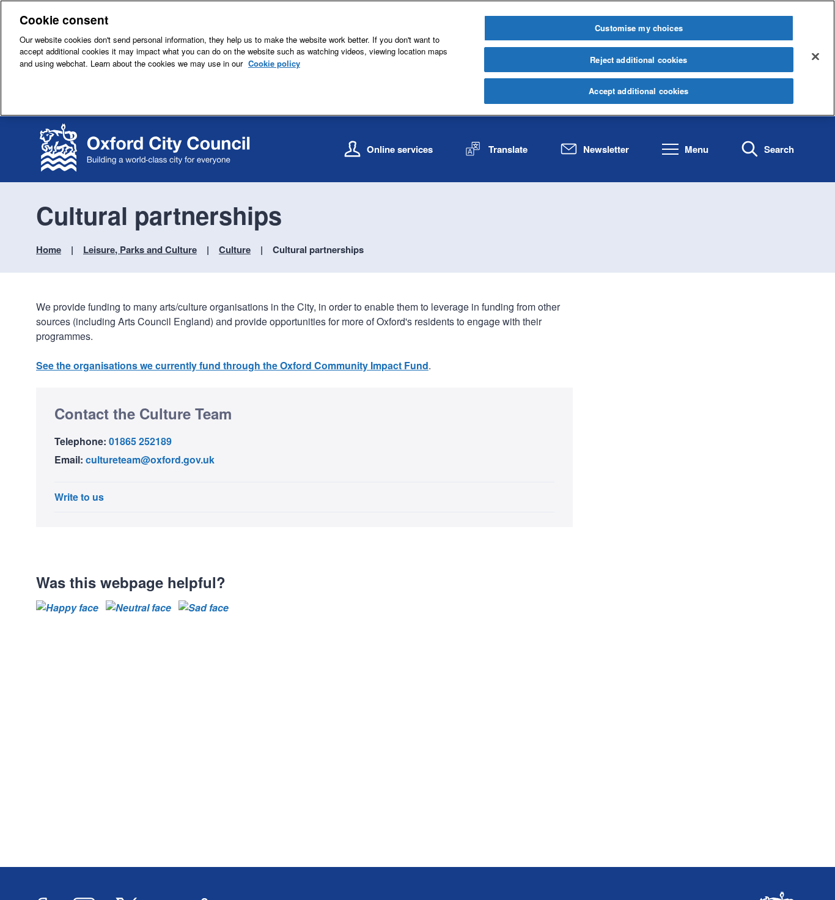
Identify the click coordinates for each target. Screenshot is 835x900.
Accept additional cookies (638, 91)
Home (48, 249)
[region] (417, 58)
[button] (67, 607)
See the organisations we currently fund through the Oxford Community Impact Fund (232, 365)
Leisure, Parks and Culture (140, 249)
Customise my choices (639, 28)
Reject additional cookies (638, 59)
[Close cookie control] (815, 56)
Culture (235, 249)
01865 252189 (140, 441)
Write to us (79, 497)
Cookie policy (274, 63)
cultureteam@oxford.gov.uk (150, 459)
